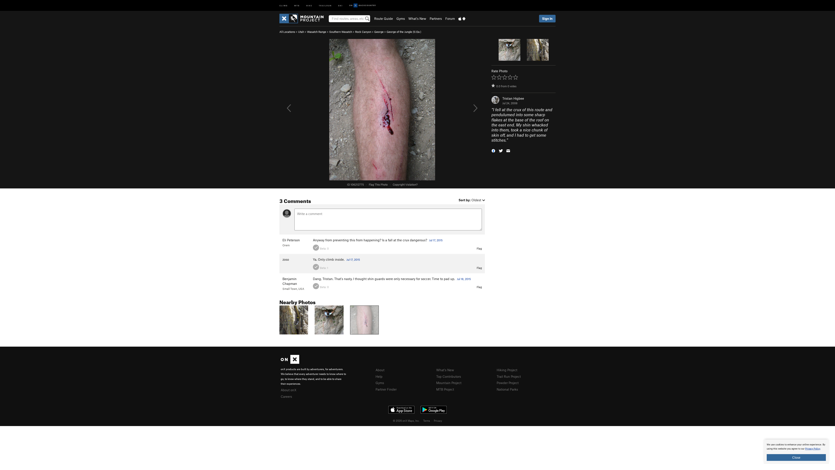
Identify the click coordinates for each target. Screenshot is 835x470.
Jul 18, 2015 (464, 279)
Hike (309, 5)
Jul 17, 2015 (436, 240)
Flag (479, 248)
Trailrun (325, 5)
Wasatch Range (316, 32)
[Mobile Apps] (461, 18)
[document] (796, 452)
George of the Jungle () (404, 32)
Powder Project (508, 383)
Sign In (547, 18)
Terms (426, 420)
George (379, 32)
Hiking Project (507, 370)
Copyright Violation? (405, 184)
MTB (297, 5)
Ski (340, 5)
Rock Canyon (363, 32)
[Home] (303, 18)
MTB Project (445, 389)
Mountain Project (448, 383)
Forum (450, 18)
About (380, 370)
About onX (288, 390)
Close (796, 457)
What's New (417, 18)
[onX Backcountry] (362, 5)
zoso (285, 259)
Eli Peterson (291, 240)
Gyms (400, 18)
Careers (286, 396)
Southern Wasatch (340, 32)
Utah (301, 32)
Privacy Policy (812, 448)
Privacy (438, 420)
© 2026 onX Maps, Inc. (406, 420)
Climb (283, 5)
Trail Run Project (509, 376)
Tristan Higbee (513, 98)
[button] (493, 150)
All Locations (287, 32)
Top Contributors (448, 376)
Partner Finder (386, 389)
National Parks (507, 389)
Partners (436, 18)
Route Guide (383, 18)
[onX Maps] (290, 362)
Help (379, 376)
